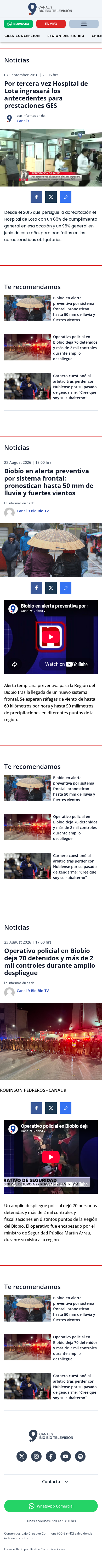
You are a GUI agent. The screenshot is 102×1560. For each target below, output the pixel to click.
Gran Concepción (22, 36)
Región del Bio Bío (65, 36)
